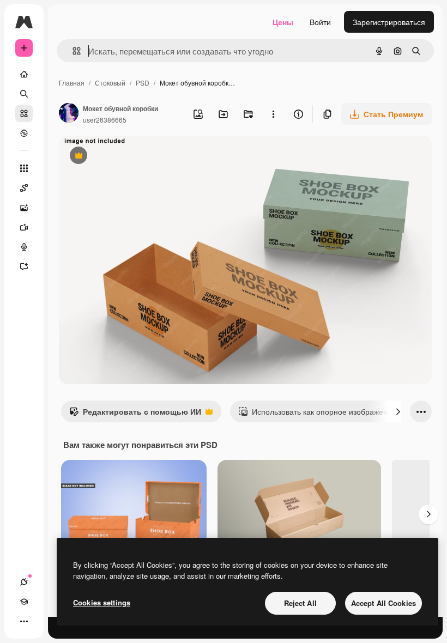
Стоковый (110, 82)
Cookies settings (101, 602)
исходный (131, 156)
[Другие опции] (273, 114)
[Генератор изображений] (24, 207)
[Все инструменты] (24, 168)
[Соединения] (24, 582)
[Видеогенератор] (24, 227)
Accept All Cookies (383, 603)
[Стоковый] (24, 113)
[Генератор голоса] (24, 247)
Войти (320, 21)
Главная (71, 82)
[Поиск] (24, 93)
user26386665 (104, 119)
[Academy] (24, 601)
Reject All (300, 603)
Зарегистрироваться (389, 21)
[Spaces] (24, 188)
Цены (283, 21)
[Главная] (24, 74)
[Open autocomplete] (72, 51)
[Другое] (24, 621)
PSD (142, 82)
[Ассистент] (24, 266)
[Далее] (398, 411)
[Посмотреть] (24, 133)
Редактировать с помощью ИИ (135, 414)
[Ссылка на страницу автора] (68, 114)
